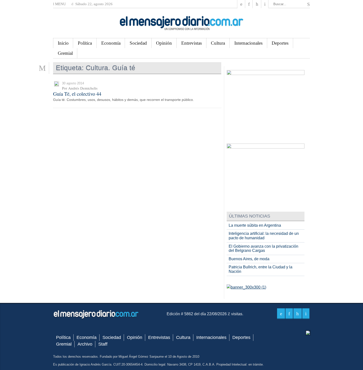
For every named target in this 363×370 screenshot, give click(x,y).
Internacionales (248, 43)
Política (85, 43)
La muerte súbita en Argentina (255, 225)
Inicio (63, 43)
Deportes (280, 43)
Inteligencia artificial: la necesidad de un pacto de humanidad (264, 235)
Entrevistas (191, 43)
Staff (102, 344)
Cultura (218, 43)
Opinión (164, 43)
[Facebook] (241, 4)
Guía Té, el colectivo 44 (77, 93)
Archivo (85, 344)
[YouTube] (257, 4)
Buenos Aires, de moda (249, 259)
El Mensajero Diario (181, 23)
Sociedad (138, 43)
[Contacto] (264, 4)
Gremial (65, 53)
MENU (60, 4)
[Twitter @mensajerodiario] (249, 4)
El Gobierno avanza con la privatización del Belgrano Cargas (263, 248)
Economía (111, 43)
